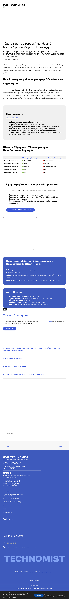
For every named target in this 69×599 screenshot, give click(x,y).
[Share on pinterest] (10, 386)
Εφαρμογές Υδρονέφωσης (13, 495)
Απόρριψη (49, 595)
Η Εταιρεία (7, 491)
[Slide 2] (35, 249)
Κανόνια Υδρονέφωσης (12, 502)
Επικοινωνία (7, 512)
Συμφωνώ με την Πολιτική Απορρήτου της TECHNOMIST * (21, 547)
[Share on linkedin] (12, 386)
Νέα (4, 509)
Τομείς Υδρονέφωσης (11, 498)
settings (14, 597)
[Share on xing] (19, 386)
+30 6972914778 (11, 485)
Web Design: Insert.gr (24, 589)
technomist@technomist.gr (15, 459)
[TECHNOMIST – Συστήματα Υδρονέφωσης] (14, 5)
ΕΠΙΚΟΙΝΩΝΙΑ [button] (10, 328)
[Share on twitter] (6, 386)
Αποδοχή (39, 595)
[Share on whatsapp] (14, 386)
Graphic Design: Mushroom (43, 589)
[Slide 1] (33, 249)
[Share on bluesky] (17, 386)
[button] (65, 5)
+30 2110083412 (12, 463)
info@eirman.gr (9, 477)
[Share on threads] (8, 386)
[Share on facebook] (3, 386)
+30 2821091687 (12, 480)
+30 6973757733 (11, 468)
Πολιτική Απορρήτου (34, 580)
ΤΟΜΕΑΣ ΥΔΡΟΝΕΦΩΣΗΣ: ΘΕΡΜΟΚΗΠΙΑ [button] (20, 209)
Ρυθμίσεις (60, 595)
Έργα (5, 505)
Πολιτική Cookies (34, 585)
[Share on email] (21, 386)
